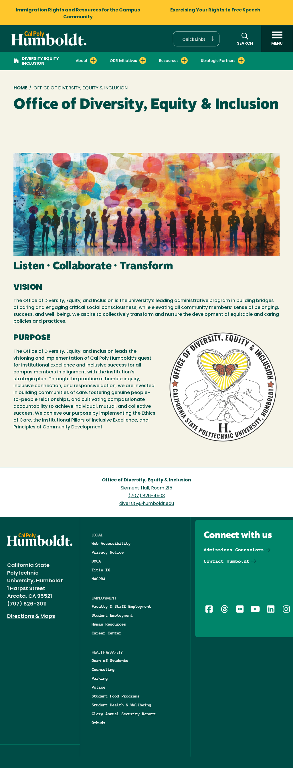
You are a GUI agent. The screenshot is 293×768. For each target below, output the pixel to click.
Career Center (106, 633)
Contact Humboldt (227, 561)
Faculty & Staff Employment (121, 606)
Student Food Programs (116, 696)
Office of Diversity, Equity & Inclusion (146, 480)
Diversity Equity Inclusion (40, 61)
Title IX (101, 570)
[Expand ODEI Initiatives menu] (142, 60)
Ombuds (98, 722)
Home (20, 88)
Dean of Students (110, 660)
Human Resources (109, 624)
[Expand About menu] (93, 60)
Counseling (103, 669)
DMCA (96, 561)
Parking (100, 678)
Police (98, 687)
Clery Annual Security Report (124, 714)
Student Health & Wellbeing (121, 705)
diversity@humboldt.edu (146, 503)
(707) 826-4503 (146, 496)
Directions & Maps (31, 616)
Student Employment (112, 615)
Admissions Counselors (234, 550)
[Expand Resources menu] (184, 60)
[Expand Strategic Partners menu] (241, 60)
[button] (196, 38)
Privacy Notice (108, 552)
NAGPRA (98, 579)
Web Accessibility (111, 543)
